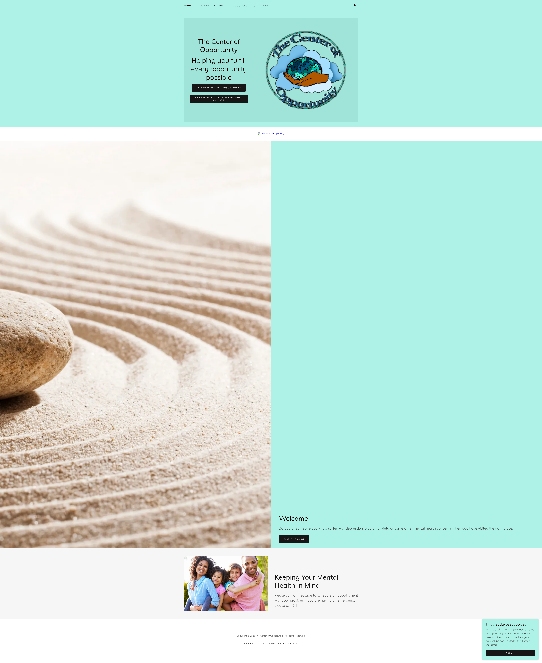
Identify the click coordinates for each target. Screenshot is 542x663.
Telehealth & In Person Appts (218, 87)
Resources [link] (239, 5)
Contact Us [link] (260, 5)
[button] (355, 5)
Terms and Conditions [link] (259, 643)
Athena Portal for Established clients (218, 99)
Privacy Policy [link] (289, 643)
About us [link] (203, 5)
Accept (510, 653)
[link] (219, 51)
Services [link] (220, 5)
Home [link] (188, 5)
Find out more (294, 539)
